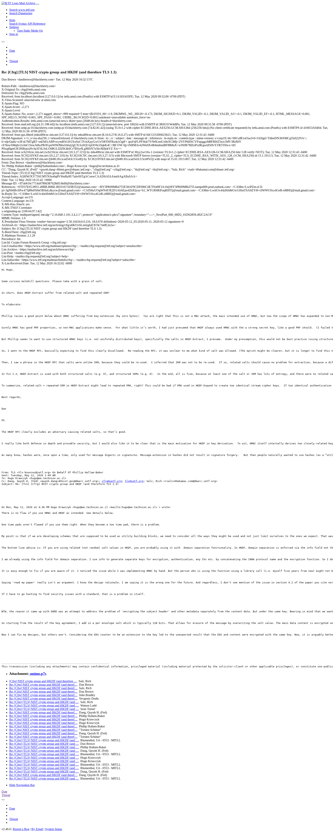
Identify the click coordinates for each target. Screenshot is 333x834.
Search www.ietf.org (21, 9)
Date (12, 50)
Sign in (13, 34)
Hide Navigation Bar (22, 785)
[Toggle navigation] (37, 4)
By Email (37, 829)
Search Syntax (18, 23)
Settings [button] (14, 27)
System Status (53, 829)
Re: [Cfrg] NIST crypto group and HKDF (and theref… (43, 684)
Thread (13, 61)
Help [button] (12, 20)
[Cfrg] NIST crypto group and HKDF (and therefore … (43, 681)
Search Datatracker (20, 13)
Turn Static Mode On (30, 30)
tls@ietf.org (134, 481)
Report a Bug (21, 829)
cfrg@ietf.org (112, 481)
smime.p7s (37, 674)
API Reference (36, 23)
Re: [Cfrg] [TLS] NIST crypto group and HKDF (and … (44, 702)
